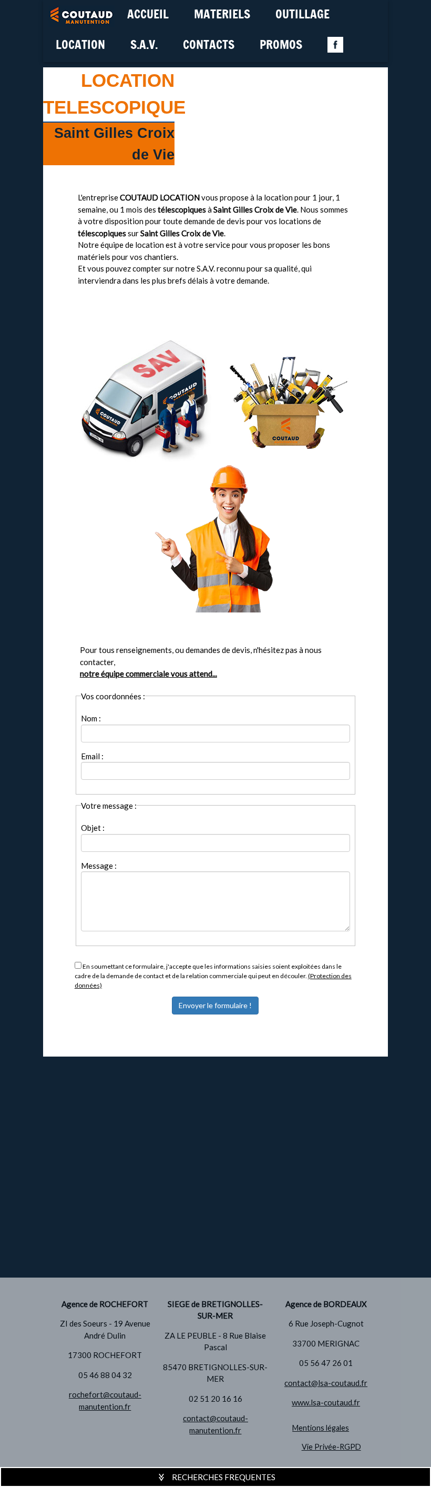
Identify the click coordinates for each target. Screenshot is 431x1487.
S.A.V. (144, 45)
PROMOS (281, 45)
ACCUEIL (148, 15)
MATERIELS (222, 15)
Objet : (93, 827)
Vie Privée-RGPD (331, 1446)
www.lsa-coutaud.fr (326, 1402)
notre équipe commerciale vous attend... (148, 673)
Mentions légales (320, 1427)
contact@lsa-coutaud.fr (325, 1383)
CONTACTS (208, 45)
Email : (92, 756)
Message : (99, 865)
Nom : (91, 718)
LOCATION (80, 45)
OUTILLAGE (302, 15)
